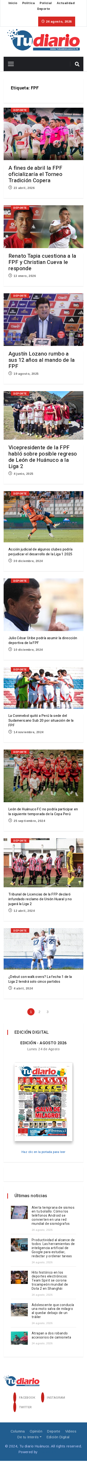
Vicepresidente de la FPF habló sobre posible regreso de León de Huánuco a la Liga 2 (42, 457)
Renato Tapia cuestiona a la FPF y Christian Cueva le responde (42, 262)
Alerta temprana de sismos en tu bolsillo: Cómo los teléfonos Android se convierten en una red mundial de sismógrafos (53, 1215)
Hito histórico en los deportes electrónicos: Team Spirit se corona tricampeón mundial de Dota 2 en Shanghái (50, 1280)
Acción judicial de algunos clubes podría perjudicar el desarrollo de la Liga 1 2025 (40, 552)
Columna (18, 1431)
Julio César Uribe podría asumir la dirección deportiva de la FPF (42, 640)
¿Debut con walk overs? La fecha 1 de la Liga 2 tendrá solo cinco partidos (40, 979)
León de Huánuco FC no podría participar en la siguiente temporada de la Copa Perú (43, 812)
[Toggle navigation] (9, 64)
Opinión (36, 1431)
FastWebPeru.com (53, 1452)
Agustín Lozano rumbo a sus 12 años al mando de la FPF (41, 360)
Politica (28, 3)
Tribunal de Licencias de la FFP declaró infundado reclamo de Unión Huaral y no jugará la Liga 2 (40, 899)
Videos (70, 1431)
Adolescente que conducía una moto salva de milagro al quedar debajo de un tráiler (53, 1311)
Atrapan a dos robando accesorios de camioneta (52, 1335)
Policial (46, 3)
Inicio (12, 3)
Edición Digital (58, 1437)
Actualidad (66, 3)
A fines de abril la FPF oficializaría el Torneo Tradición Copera (35, 174)
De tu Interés (28, 1437)
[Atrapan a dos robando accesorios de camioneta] (19, 1338)
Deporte (43, 9)
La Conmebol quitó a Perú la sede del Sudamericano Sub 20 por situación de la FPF (41, 720)
